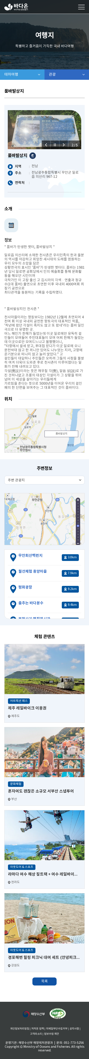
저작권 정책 (37, 1028)
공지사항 (74, 1028)
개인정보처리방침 (19, 1028)
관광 (63, 74)
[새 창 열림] (34, 1014)
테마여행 (24, 74)
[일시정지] (55, 145)
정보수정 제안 (51, 1034)
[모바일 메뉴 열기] (81, 7)
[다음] (63, 145)
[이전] (46, 145)
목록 (44, 981)
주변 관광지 (16, 480)
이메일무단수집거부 (56, 1028)
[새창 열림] (57, 1014)
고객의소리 (36, 1034)
